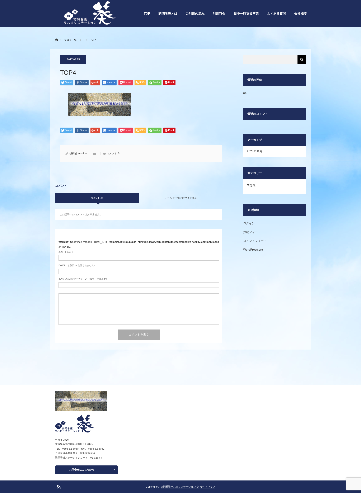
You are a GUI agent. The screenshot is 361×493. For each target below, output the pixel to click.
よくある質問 (276, 13)
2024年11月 (254, 151)
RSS (58, 486)
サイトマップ (207, 486)
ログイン (249, 223)
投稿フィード (252, 232)
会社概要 (300, 13)
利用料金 (219, 13)
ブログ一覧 (70, 39)
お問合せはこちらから (81, 469)
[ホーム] (56, 35)
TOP (147, 13)
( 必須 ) (65, 252)
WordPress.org (253, 249)
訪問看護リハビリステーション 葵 (180, 486)
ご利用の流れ (195, 13)
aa (245, 92)
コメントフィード (255, 240)
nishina (82, 153)
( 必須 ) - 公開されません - (76, 265)
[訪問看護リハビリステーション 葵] (81, 423)
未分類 (251, 185)
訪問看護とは (168, 13)
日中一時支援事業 (246, 13)
